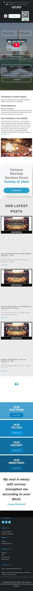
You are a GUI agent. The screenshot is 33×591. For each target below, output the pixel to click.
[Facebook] (3, 522)
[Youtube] (9, 522)
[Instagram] (6, 522)
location (17, 190)
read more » (4, 265)
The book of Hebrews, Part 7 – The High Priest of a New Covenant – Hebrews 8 (16, 307)
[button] (5, 16)
